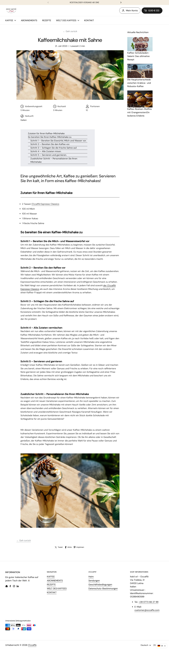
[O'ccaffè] (11, 10)
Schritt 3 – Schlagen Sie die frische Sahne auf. (53, 147)
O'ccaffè (32, 645)
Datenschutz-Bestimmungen (103, 588)
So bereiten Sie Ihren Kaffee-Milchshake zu (49, 137)
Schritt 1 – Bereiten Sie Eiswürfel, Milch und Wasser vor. (58, 140)
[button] (152, 10)
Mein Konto (132, 10)
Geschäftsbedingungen (100, 584)
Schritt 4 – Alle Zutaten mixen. (45, 151)
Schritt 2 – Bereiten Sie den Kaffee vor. (50, 144)
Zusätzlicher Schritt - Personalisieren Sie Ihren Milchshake (53, 160)
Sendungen (94, 580)
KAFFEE (51, 576)
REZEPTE (51, 584)
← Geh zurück (70, 31)
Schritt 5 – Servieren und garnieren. (48, 154)
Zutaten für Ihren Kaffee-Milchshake (46, 133)
